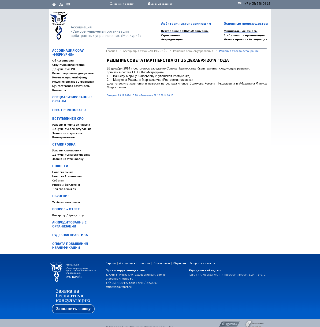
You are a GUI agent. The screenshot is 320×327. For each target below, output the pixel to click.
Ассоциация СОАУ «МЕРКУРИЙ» (68, 52)
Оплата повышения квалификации (70, 246)
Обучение (60, 196)
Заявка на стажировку (68, 158)
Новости (60, 166)
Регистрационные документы (73, 73)
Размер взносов (63, 137)
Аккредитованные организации (69, 224)
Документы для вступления (71, 128)
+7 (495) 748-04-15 (257, 3)
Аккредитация (172, 39)
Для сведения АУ (64, 188)
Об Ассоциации (63, 60)
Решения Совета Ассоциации (239, 51)
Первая (111, 263)
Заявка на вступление (67, 133)
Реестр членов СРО (69, 110)
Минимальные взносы (240, 30)
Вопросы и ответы (202, 263)
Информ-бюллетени (66, 184)
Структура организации (68, 64)
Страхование (171, 35)
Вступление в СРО (68, 118)
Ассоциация (127, 263)
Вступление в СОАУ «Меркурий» (184, 30)
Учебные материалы (66, 202)
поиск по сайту (123, 3)
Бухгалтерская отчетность (71, 85)
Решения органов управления (73, 81)
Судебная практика (70, 235)
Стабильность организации (244, 35)
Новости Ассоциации (67, 176)
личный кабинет (160, 3)
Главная (111, 51)
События (58, 180)
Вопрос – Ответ (66, 209)
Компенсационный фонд (69, 77)
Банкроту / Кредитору (68, 215)
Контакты (59, 90)
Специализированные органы (72, 99)
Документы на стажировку (71, 154)
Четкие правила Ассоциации (245, 39)
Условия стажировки (66, 150)
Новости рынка (62, 171)
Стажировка (63, 144)
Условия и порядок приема (71, 124)
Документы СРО (63, 68)
